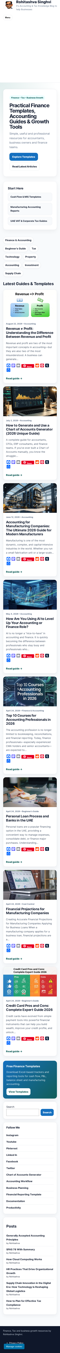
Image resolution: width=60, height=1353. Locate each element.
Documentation (15, 1201)
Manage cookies (14, 1346)
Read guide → (14, 378)
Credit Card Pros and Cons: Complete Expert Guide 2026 (29, 1008)
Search (10, 1106)
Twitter (10, 1168)
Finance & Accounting (18, 240)
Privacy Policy (16, 1343)
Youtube (11, 1141)
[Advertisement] (30, 51)
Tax (34, 248)
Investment (32, 265)
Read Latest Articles (24, 166)
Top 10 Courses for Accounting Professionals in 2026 (28, 719)
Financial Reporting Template (23, 1194)
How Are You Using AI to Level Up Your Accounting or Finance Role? (30, 623)
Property (30, 256)
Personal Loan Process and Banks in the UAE (27, 818)
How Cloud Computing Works (24, 1259)
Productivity (13, 1207)
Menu (7, 17)
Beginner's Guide (15, 248)
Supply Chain (13, 273)
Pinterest (11, 1148)
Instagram (12, 1135)
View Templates (18, 1091)
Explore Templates (23, 156)
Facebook (12, 1161)
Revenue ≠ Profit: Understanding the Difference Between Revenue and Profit (29, 333)
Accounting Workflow (19, 1181)
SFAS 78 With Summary (20, 1249)
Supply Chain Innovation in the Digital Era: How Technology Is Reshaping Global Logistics (28, 1287)
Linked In (11, 1154)
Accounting (12, 265)
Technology (12, 256)
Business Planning (17, 1187)
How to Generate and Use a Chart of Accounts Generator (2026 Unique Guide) (29, 429)
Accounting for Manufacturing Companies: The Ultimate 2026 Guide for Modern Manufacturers (28, 528)
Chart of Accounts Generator (23, 1174)
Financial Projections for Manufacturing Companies (27, 911)
